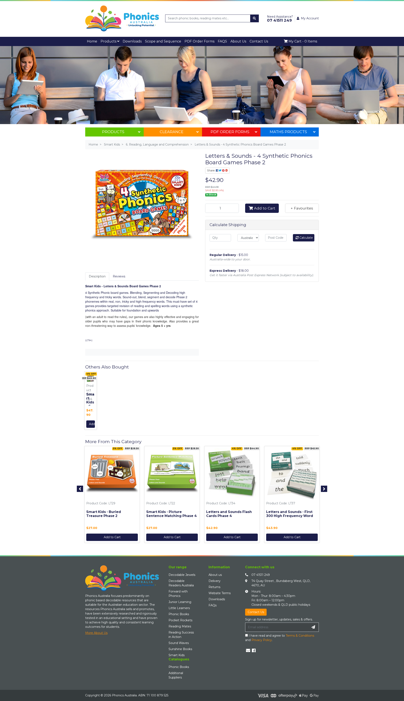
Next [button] (324, 487)
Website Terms (220, 592)
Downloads (121, 40)
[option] (90, 400)
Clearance (171, 130)
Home (90, 40)
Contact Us (216, 40)
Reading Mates (180, 625)
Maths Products (288, 130)
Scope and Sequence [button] (143, 40)
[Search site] (254, 18)
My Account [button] (310, 18)
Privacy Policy (261, 639)
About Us (200, 40)
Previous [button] (80, 487)
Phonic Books (179, 613)
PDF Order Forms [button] (170, 40)
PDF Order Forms (230, 130)
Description (97, 275)
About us (215, 573)
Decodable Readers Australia (181, 582)
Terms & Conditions (300, 634)
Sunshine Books (180, 648)
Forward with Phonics (178, 592)
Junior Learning (180, 601)
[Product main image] (142, 204)
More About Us (96, 631)
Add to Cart (264, 207)
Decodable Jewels (182, 573)
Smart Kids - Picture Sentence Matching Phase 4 (171, 513)
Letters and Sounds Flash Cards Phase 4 (229, 513)
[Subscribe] (313, 625)
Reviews (119, 275)
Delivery (215, 580)
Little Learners (179, 607)
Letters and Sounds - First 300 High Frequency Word (289, 513)
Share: (211, 169)
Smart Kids (177, 654)
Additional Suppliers (176, 674)
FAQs (213, 604)
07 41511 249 (260, 573)
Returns (214, 586)
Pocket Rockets (180, 619)
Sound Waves (179, 642)
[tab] (97, 275)
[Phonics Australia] (122, 18)
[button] (302, 207)
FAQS (187, 40)
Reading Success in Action (181, 633)
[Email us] (248, 649)
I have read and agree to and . (279, 636)
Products (103, 40)
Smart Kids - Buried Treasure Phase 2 (103, 513)
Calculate (306, 236)
